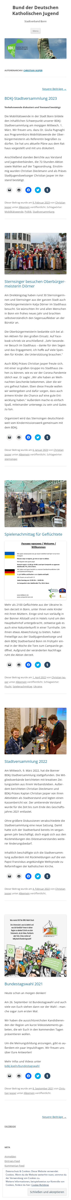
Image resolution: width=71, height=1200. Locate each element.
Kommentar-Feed (14, 1165)
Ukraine (37, 686)
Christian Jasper (32, 70)
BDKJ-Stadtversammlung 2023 (31, 98)
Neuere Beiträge (54, 89)
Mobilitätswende (14, 211)
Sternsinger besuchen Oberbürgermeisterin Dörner (35, 284)
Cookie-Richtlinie (40, 1185)
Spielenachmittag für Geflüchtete (33, 534)
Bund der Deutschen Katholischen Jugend (35, 10)
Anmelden (10, 1156)
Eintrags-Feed (12, 1161)
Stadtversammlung (43, 211)
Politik (28, 211)
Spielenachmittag (22, 686)
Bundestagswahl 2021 (24, 983)
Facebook (10, 1126)
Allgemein (24, 207)
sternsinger (11, 459)
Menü (35, 30)
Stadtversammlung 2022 (26, 761)
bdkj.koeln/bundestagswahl (22, 1066)
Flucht (8, 686)
